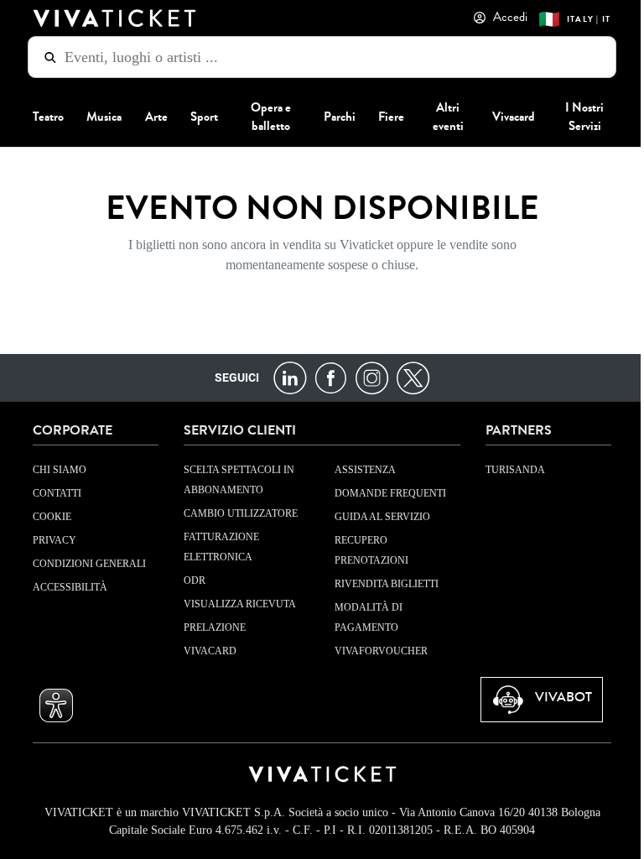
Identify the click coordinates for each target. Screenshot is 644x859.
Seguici (230, 377)
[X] (406, 377)
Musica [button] (98, 116)
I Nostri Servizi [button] (578, 115)
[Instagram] (365, 377)
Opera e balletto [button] (265, 115)
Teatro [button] (42, 116)
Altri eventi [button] (441, 115)
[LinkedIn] (283, 377)
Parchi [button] (333, 116)
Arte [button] (149, 116)
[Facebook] (324, 377)
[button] (50, 705)
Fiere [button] (385, 116)
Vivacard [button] (507, 116)
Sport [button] (198, 116)
